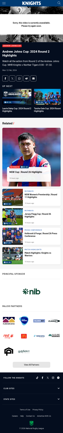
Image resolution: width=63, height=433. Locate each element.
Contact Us (30, 416)
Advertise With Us (44, 416)
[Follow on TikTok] (37, 377)
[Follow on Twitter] (48, 377)
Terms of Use (25, 409)
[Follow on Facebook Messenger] (58, 377)
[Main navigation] (4, 3)
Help (22, 416)
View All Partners (31, 364)
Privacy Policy (38, 409)
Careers (15, 416)
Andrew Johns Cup (12, 46)
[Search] (59, 3)
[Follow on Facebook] (42, 377)
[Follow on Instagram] (53, 377)
